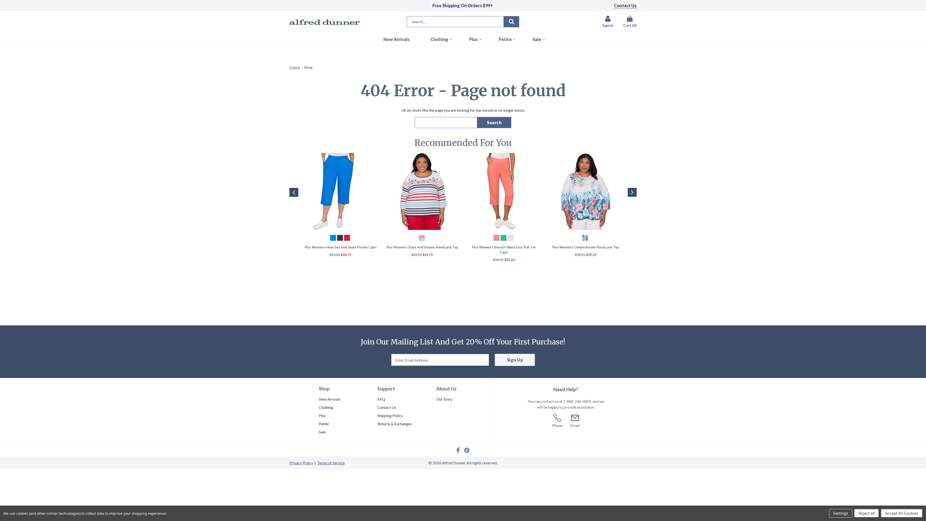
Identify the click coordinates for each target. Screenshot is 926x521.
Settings (840, 513)
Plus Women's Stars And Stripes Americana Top (422, 247)
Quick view (340, 192)
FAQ (381, 399)
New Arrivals (329, 399)
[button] (293, 200)
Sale (322, 432)
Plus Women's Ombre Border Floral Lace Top (585, 247)
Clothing (326, 407)
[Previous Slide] (293, 192)
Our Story (444, 399)
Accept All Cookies (901, 513)
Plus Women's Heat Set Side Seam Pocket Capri (340, 247)
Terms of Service (331, 462)
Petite (324, 423)
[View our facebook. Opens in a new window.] (458, 450)
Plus (322, 415)
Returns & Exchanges (394, 423)
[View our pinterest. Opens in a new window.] (467, 450)
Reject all (866, 513)
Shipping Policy (390, 415)
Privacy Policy (301, 462)
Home (294, 67)
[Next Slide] (632, 192)
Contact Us (625, 5)
